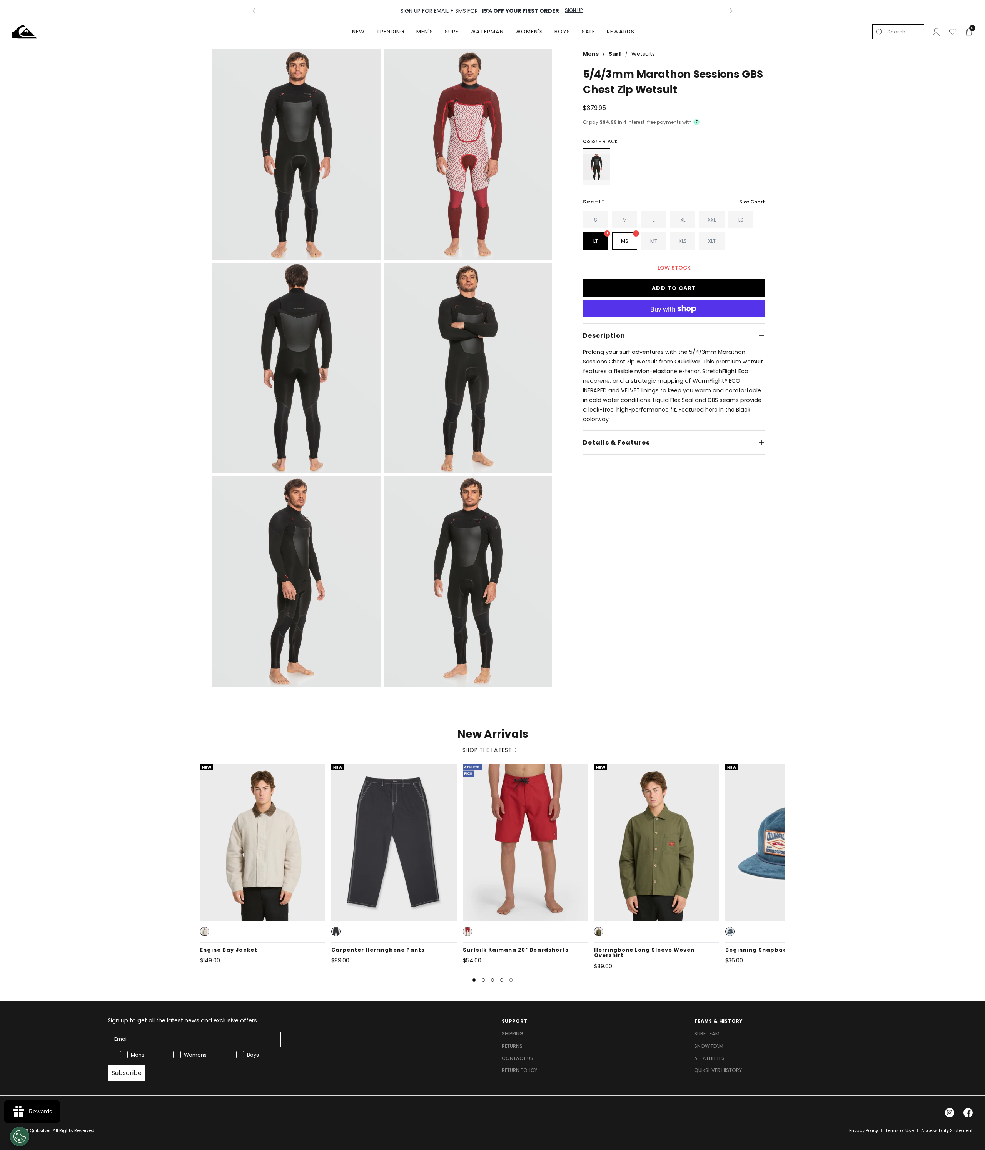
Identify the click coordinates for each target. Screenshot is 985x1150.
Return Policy (519, 1070)
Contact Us (517, 1058)
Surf (615, 54)
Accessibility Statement (947, 1130)
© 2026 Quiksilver (31, 1130)
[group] (296, 154)
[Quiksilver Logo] (24, 32)
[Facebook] (968, 1112)
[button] (204, 931)
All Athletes (709, 1058)
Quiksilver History (718, 1070)
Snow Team (708, 1046)
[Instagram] (949, 1112)
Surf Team (707, 1033)
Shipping (512, 1033)
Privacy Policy (863, 1130)
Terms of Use (899, 1130)
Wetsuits (643, 54)
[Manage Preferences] (19, 1136)
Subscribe (127, 1072)
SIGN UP (574, 10)
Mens (591, 54)
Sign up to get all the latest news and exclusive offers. (183, 1020)
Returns (512, 1046)
